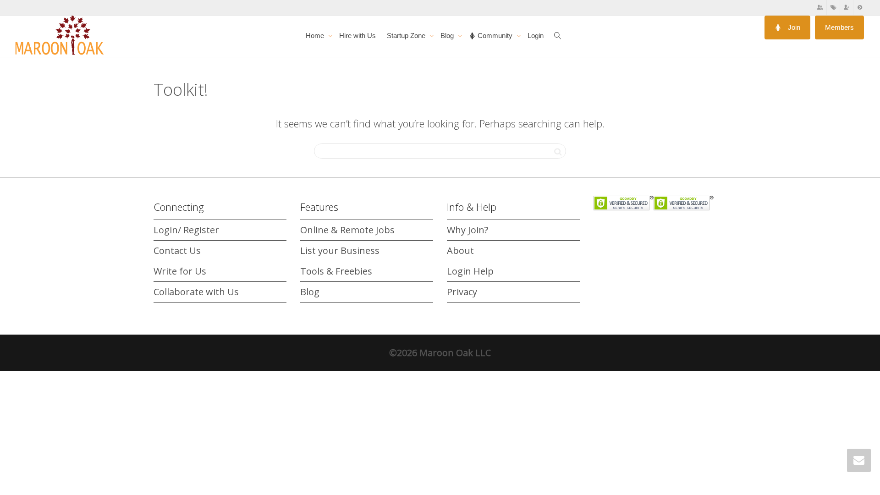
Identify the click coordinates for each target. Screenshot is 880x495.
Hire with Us (357, 35)
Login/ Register (186, 230)
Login (536, 35)
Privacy (462, 292)
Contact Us (177, 250)
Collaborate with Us (196, 292)
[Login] (859, 7)
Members (839, 27)
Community (495, 35)
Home (316, 35)
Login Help (470, 271)
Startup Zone (407, 35)
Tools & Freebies (336, 271)
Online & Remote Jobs (347, 230)
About (460, 250)
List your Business (340, 250)
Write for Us (180, 271)
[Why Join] (846, 7)
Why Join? (467, 230)
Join (793, 27)
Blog (448, 35)
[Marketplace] (833, 7)
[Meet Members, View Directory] (820, 7)
